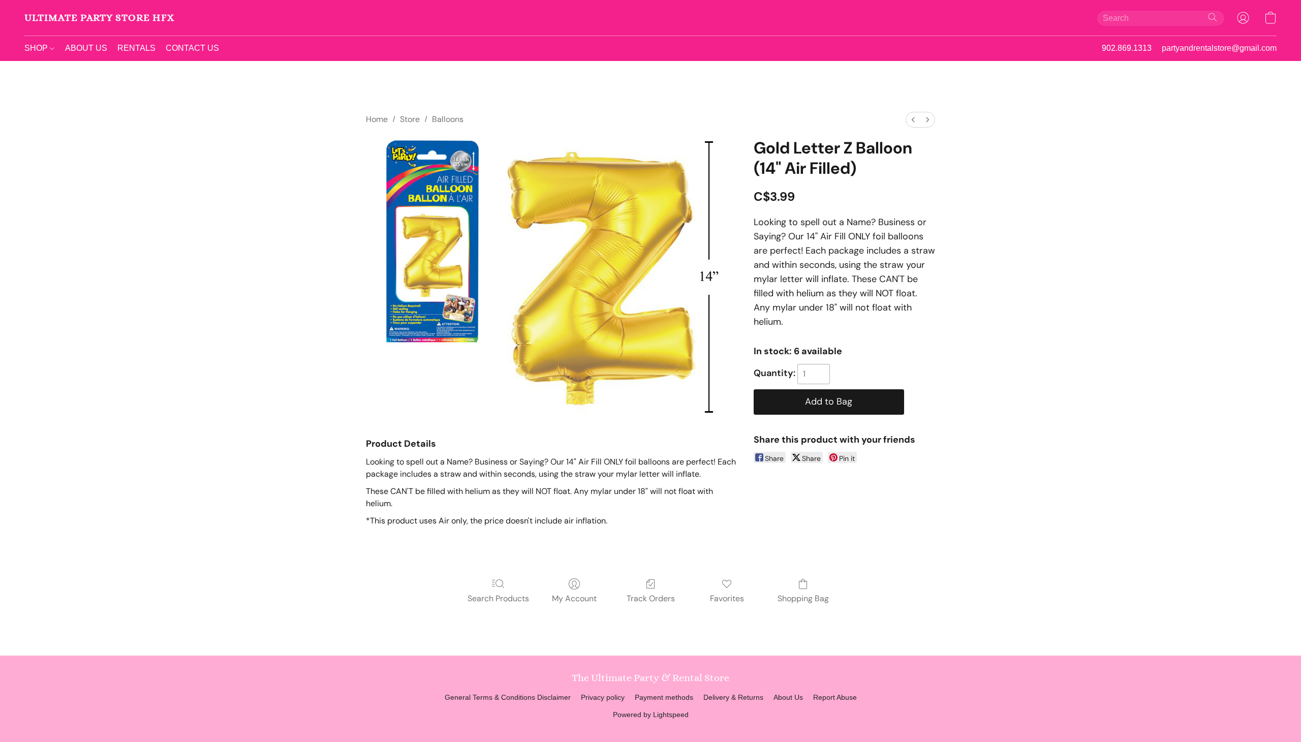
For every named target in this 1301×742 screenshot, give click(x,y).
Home (377, 119)
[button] (99, 17)
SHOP (37, 48)
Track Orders (651, 598)
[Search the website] (1212, 17)
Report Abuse (835, 697)
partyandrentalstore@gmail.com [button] (1219, 48)
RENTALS (136, 48)
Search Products (498, 598)
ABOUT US (86, 48)
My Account (574, 598)
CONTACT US (192, 48)
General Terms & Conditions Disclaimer (508, 697)
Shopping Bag (803, 598)
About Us (788, 697)
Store (410, 119)
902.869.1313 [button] (1127, 48)
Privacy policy (603, 697)
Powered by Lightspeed (651, 714)
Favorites (727, 598)
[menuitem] (913, 119)
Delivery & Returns (733, 697)
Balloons (447, 119)
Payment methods (664, 697)
